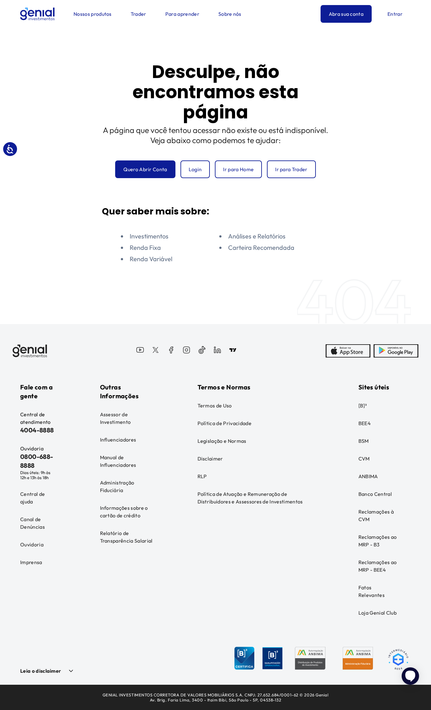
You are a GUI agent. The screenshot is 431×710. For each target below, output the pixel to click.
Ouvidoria (32, 544)
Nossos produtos (93, 14)
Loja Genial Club (377, 613)
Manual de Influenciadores (118, 461)
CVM (364, 458)
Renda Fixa (145, 247)
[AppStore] (348, 351)
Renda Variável (151, 259)
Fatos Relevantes (371, 591)
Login (195, 169)
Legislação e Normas (222, 441)
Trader (138, 14)
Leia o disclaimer (40, 671)
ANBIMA (368, 476)
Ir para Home (238, 169)
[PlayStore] (396, 351)
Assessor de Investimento (115, 418)
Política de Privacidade (224, 423)
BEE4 (364, 423)
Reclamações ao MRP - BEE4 (377, 566)
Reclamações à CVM (376, 515)
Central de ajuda (32, 498)
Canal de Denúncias (32, 523)
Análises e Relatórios (257, 236)
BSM (363, 441)
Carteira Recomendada (261, 247)
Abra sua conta (346, 14)
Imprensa (31, 562)
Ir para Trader (291, 169)
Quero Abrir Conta (145, 169)
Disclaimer (210, 458)
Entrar (395, 14)
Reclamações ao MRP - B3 (377, 541)
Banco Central (375, 494)
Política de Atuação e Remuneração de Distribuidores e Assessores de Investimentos (250, 498)
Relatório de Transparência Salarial (126, 537)
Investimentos (149, 236)
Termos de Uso (215, 405)
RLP (202, 476)
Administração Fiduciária (117, 486)
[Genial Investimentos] (37, 14)
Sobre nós (229, 14)
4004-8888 (37, 430)
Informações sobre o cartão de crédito (124, 512)
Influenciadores (118, 439)
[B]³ (362, 405)
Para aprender (182, 14)
